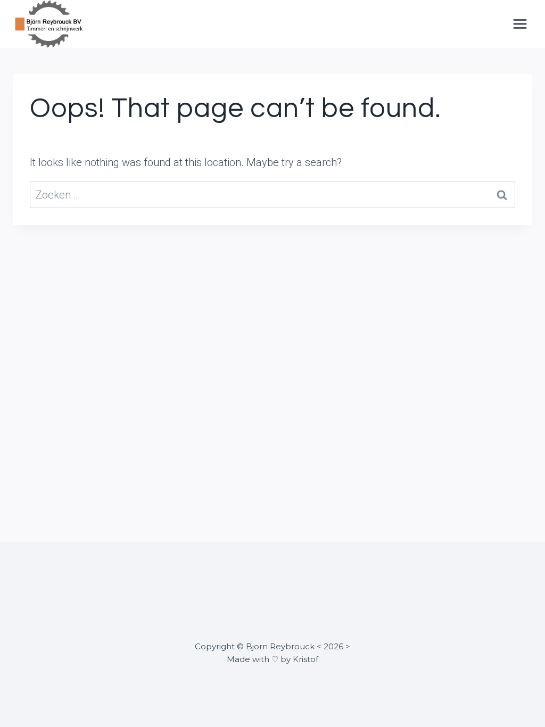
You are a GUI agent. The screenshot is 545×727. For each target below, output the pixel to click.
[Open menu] (519, 24)
